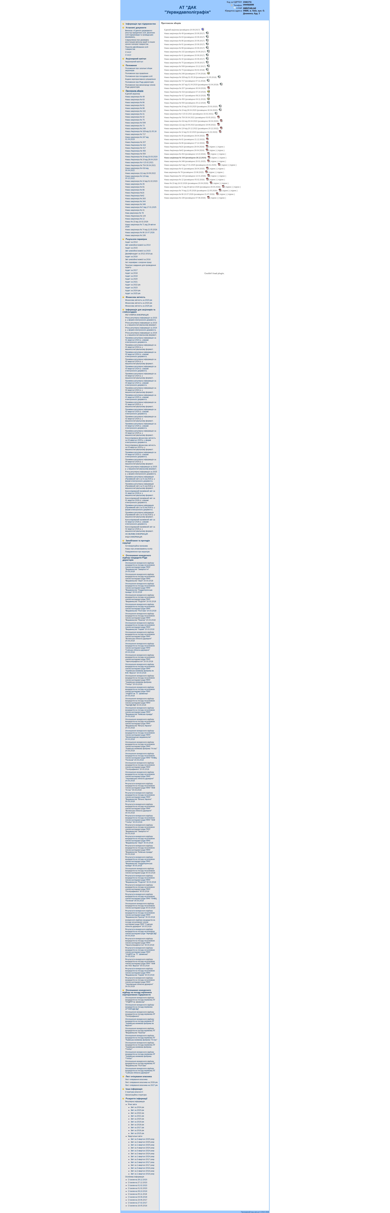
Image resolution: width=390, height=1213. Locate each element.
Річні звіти (132, 1104)
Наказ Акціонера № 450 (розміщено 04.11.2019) (185, 99)
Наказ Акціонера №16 (134, 193)
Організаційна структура (136, 1095)
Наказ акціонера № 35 (135, 184)
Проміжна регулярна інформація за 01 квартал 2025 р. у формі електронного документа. (140, 397)
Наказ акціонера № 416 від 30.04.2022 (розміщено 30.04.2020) (191, 121)
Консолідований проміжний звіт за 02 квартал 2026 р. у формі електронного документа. (140, 522)
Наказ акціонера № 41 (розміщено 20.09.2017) (184, 55)
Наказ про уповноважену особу (138, 549)
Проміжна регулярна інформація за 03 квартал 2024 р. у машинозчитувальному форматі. (140, 376)
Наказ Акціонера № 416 (135, 145)
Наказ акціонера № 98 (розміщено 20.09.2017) (184, 48)
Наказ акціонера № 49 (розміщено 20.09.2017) (184, 33)
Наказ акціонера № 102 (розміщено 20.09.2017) (185, 52)
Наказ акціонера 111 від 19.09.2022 (140, 173)
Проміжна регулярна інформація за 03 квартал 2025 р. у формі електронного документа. (140, 426)
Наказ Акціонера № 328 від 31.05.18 (140, 131)
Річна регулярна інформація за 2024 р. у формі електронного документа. (141, 329)
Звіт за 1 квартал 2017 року (142, 1165)
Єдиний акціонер (132, 94)
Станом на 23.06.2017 (137, 1200)
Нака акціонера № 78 (134, 213)
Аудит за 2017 (131, 270)
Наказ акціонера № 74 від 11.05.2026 (141, 230)
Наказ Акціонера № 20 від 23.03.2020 (141, 157)
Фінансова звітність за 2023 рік (138, 300)
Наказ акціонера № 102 (135, 111)
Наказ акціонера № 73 (135, 126)
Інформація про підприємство (141, 24)
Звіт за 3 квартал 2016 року (142, 1168)
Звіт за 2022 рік (137, 1113)
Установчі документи (136, 27)
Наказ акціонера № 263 (135, 198)
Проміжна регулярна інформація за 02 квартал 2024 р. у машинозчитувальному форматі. (140, 361)
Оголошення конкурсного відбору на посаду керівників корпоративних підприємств (137, 992)
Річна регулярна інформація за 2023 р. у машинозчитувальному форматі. (141, 324)
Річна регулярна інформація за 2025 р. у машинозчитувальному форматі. (141, 468)
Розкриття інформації (136, 1098)
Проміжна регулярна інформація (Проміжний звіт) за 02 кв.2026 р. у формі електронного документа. (140, 507)
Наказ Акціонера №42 (134, 196)
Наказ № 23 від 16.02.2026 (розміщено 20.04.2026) (186, 183)
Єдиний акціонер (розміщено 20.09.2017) (182, 30)
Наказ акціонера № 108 (135, 235)
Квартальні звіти (135, 1136)
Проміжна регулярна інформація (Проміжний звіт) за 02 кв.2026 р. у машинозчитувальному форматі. (140, 514)
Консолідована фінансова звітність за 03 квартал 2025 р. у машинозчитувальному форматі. (140, 447)
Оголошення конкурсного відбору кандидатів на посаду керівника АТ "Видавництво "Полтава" (140, 1063)
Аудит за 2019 (131, 276)
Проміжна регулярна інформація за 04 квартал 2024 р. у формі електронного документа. (140, 383)
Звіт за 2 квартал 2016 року (142, 1171)
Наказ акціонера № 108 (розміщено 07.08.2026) (185, 198)
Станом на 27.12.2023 (137, 1182)
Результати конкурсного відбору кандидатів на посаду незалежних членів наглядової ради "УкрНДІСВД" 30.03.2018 (141, 932)
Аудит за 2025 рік (132, 293)
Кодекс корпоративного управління (140, 79)
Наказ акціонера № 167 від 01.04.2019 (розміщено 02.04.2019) (191, 85)
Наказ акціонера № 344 (135, 201)
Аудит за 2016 (131, 257)
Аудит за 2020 (131, 279)
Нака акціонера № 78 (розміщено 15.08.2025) (184, 172)
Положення (131, 65)
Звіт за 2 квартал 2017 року (142, 1162)
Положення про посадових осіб (138, 76)
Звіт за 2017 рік (137, 1128)
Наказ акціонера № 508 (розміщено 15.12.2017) (185, 66)
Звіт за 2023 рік (137, 1110)
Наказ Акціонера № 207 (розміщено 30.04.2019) (185, 88)
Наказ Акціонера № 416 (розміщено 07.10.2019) (185, 92)
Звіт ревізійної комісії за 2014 (138, 245)
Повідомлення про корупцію (137, 552)
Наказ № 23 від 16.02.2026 (136, 222)
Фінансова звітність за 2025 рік (138, 306)
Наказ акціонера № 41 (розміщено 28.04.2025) (184, 169)
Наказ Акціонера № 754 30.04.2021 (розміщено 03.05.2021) (190, 117)
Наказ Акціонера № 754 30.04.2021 (140, 165)
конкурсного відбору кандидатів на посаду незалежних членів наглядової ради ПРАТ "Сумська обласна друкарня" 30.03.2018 (140, 923)
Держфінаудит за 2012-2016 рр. (139, 254)
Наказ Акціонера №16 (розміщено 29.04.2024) (184, 147)
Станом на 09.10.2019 (137, 1191)
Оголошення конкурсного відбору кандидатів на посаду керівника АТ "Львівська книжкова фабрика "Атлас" (141, 1038)
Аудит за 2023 (131, 288)
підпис (212, 147)
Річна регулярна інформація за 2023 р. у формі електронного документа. (141, 319)
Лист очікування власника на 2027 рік (141, 1085)
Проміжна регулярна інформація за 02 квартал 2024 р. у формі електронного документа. (140, 354)
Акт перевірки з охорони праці (138, 262)
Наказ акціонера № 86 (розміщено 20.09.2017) (184, 41)
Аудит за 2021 (131, 282)
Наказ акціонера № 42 (135, 117)
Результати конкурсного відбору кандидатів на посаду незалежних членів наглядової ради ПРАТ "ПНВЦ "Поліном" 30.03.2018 (141, 897)
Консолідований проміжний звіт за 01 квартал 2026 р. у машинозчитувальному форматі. (140, 493)
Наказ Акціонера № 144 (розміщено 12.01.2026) (185, 176)
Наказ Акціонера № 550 (135, 154)
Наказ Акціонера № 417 (135, 148)
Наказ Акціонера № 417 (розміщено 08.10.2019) (185, 96)
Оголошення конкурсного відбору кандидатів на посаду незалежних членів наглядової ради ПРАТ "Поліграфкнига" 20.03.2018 (140, 766)
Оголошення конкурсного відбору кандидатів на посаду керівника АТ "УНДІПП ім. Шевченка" (140, 1000)
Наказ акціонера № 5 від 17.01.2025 (140, 207)
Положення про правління (136, 73)
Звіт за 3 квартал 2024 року (142, 1151)
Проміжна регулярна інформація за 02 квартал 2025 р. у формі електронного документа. (140, 411)
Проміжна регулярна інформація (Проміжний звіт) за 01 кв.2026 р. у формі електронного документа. (140, 479)
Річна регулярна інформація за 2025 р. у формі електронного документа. (141, 473)
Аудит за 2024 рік (132, 290)
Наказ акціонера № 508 (135, 123)
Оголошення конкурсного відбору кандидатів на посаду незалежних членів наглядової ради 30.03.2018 (140, 870)
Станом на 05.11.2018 (137, 1194)
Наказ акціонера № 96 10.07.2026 (139, 232)
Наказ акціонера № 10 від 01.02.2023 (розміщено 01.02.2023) (191, 132)
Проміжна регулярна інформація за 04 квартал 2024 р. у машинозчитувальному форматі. (140, 390)
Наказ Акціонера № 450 (135, 151)
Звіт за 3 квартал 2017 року (142, 1159)
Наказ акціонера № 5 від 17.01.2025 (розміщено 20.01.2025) (190, 165)
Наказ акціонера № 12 (135, 219)
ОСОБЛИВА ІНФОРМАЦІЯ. (136, 534)
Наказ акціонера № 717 (135, 134)
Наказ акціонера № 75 (135, 120)
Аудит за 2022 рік (132, 285)
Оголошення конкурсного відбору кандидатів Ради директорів (136, 557)
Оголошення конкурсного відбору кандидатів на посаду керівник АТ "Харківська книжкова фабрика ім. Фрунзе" (139, 1022)
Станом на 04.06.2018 (137, 1197)
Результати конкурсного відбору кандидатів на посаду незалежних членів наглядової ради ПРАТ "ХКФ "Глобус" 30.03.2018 (140, 819)
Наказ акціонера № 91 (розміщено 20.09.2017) (184, 44)
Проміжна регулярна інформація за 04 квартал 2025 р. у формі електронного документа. (140, 454)
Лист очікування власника (139, 1076)
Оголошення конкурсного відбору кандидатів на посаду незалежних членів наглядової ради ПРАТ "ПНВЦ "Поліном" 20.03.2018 (141, 757)
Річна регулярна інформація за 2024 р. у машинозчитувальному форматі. (141, 334)
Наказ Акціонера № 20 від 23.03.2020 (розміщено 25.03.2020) (191, 107)
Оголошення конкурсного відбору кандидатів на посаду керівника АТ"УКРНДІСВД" (139, 1007)
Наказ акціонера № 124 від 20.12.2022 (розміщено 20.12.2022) (191, 128)
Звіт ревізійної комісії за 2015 (138, 251)
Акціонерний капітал (136, 59)
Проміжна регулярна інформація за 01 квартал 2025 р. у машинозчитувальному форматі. (140, 404)
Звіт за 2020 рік (137, 1119)
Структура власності (134, 1092)
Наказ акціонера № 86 (135, 102)
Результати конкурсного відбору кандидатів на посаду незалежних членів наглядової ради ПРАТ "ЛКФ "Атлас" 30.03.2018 (140, 787)
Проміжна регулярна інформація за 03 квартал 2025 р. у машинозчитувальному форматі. (140, 433)
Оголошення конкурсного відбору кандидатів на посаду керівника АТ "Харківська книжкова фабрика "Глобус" (140, 1046)
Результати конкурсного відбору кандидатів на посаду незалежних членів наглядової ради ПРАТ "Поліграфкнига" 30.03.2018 (140, 888)
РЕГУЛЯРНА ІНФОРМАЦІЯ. (137, 315)
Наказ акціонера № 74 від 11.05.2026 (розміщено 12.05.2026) (191, 191)
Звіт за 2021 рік (137, 1116)
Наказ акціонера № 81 (135, 187)
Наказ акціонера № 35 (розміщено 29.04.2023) (184, 136)
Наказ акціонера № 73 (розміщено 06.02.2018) (184, 70)
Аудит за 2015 (131, 248)
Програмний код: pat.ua (250, 1212)
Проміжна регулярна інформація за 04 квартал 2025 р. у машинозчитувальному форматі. (140, 461)
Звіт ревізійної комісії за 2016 (138, 259)
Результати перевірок (136, 239)
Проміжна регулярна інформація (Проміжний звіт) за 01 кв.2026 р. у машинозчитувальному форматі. (140, 486)
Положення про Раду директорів (139, 82)
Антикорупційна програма (136, 546)
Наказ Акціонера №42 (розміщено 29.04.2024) (184, 150)
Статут (128, 52)
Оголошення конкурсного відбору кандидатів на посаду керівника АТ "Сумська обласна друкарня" (140, 1070)
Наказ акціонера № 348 (135, 204)
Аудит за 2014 (131, 242)
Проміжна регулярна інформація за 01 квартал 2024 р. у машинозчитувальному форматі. (140, 347)
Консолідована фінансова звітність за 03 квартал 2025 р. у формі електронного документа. (140, 440)
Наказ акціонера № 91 (135, 105)
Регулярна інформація (135, 1101)
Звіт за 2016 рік (137, 1130)
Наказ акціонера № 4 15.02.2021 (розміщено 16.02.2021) (189, 114)
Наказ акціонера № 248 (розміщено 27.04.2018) (185, 74)
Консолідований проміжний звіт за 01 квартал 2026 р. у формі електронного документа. (140, 500)
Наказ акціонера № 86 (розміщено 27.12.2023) (184, 143)
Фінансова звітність (135, 297)
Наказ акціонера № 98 (135, 108)
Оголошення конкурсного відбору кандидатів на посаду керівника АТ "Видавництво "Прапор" (140, 1030)
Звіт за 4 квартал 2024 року (142, 1148)
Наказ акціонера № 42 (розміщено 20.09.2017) (184, 59)
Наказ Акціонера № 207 (135, 142)
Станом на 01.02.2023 (137, 1185)
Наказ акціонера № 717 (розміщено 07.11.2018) (185, 81)
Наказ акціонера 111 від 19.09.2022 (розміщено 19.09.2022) (190, 125)
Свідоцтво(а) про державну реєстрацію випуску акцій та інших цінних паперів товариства (140, 42)
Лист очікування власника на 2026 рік (141, 1082)
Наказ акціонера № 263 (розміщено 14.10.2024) (185, 154)
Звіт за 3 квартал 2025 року (142, 1139)
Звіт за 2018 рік (137, 1125)
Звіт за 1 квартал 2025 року (142, 1145)
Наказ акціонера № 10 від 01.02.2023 (141, 181)
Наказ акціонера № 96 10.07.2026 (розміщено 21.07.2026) (189, 194)
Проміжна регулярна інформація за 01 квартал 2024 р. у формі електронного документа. (140, 340)
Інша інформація (134, 1089)
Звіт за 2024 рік (137, 1107)
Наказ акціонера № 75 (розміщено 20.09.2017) (184, 63)
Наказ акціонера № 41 (135, 114)
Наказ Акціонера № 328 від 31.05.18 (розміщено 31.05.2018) (190, 77)
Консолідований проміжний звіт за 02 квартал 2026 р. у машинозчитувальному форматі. (140, 529)
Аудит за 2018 (131, 273)
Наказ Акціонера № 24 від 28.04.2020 (141, 160)
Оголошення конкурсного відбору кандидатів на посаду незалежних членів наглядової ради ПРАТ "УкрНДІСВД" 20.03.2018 (140, 702)
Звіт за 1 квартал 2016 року (142, 1174)
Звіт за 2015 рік (137, 1133)
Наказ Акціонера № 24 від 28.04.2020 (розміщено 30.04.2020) (191, 110)
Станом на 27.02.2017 (137, 1203)
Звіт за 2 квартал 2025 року (142, 1142)
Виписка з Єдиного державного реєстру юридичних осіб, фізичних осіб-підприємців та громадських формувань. (140, 34)
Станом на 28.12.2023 (137, 1180)
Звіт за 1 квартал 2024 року (142, 1156)
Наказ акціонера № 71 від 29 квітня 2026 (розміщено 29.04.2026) (192, 187)
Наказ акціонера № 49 (135, 97)
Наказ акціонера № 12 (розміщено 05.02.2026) (184, 180)
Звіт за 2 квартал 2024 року (142, 1154)
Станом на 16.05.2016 (137, 1206)
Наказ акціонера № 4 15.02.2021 (139, 162)
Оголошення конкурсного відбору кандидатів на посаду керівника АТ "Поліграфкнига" (140, 1014)
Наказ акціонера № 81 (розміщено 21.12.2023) (184, 139)
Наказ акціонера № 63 (135, 100)
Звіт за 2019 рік (137, 1122)
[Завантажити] (202, 30)
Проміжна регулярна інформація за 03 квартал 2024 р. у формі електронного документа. (140, 368)
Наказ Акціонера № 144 (135, 216)
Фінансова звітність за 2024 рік (138, 303)
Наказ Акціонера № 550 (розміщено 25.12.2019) (185, 103)
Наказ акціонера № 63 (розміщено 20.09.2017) (184, 37)
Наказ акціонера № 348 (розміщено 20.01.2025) (185, 161)
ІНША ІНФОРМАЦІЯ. (134, 537)
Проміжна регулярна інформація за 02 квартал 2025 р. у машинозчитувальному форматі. (140, 419)
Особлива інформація (134, 1177)
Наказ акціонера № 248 (135, 128)
